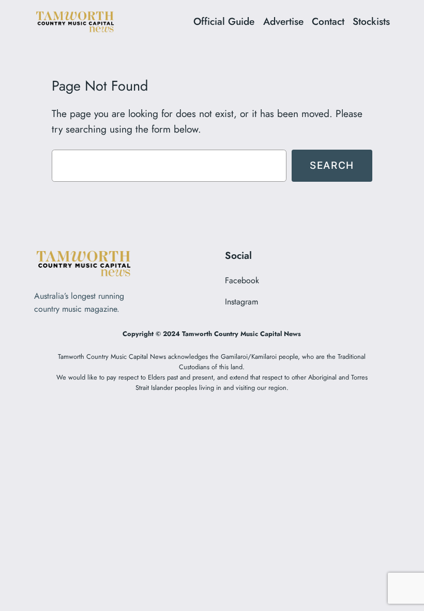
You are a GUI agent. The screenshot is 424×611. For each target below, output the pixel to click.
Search (332, 165)
